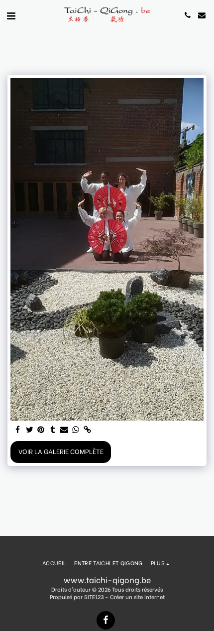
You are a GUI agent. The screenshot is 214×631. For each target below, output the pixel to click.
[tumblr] (52, 430)
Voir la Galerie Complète (61, 451)
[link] (87, 430)
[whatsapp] (76, 430)
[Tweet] (29, 430)
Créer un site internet (137, 597)
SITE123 (94, 597)
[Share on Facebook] (18, 430)
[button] (10, 14)
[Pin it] (41, 430)
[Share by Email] (64, 430)
